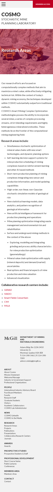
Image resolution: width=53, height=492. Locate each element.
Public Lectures (10, 464)
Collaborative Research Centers (17, 436)
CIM (6, 301)
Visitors (7, 403)
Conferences (9, 466)
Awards (7, 446)
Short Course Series (12, 461)
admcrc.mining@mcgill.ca (30, 361)
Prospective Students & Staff (16, 454)
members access (43, 4)
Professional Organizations (15, 382)
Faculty (7, 395)
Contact (7, 481)
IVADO (7, 293)
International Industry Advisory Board (20, 390)
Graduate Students (12, 400)
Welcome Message (12, 377)
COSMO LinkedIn (11, 415)
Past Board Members (13, 393)
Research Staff (10, 398)
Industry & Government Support (17, 380)
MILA (7, 305)
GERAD (8, 289)
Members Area (10, 474)
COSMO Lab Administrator (15, 408)
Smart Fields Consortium (16, 297)
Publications (9, 431)
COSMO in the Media (13, 418)
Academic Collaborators (14, 405)
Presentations (10, 433)
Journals (7, 438)
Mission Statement (12, 375)
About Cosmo (10, 372)
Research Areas (10, 426)
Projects (7, 428)
